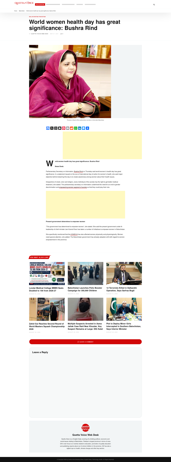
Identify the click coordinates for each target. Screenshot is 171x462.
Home (15, 11)
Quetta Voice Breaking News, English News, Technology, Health (85, 459)
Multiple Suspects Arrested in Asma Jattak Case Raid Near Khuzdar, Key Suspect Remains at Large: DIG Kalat (85, 326)
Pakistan (42, 16)
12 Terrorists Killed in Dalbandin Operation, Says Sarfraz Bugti (121, 289)
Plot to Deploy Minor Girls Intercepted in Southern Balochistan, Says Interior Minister (123, 326)
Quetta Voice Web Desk (39, 33)
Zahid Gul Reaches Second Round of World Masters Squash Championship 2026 (47, 326)
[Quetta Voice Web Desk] (85, 427)
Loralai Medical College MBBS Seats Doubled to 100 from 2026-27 (46, 289)
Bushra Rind (78, 171)
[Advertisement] (102, 145)
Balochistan (40, 4)
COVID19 (73, 234)
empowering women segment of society (73, 187)
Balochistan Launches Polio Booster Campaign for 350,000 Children (85, 289)
